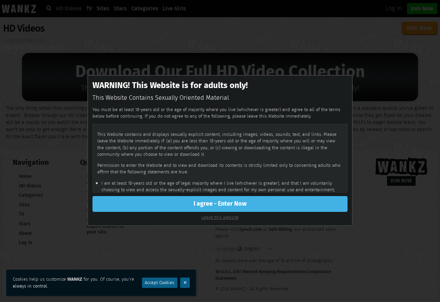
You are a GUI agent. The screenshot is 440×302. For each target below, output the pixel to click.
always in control (30, 286)
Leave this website (220, 217)
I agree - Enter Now (220, 203)
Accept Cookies (159, 282)
